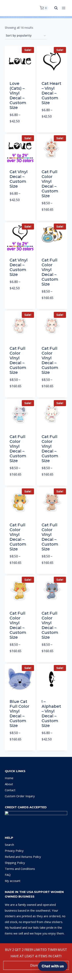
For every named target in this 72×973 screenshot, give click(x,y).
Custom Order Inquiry (20, 796)
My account (12, 881)
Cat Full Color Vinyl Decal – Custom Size (50, 183)
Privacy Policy (14, 851)
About (9, 784)
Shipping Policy (15, 863)
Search (9, 845)
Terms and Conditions (20, 869)
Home (9, 778)
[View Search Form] (54, 8)
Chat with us (53, 966)
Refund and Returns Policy (23, 857)
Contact (10, 790)
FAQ (8, 875)
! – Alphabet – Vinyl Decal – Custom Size (51, 713)
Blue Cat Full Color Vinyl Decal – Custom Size (19, 713)
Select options (20, 131)
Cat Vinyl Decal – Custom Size (19, 179)
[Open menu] (63, 8)
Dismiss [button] (36, 965)
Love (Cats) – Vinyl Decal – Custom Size (18, 95)
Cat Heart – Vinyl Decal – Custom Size (51, 93)
